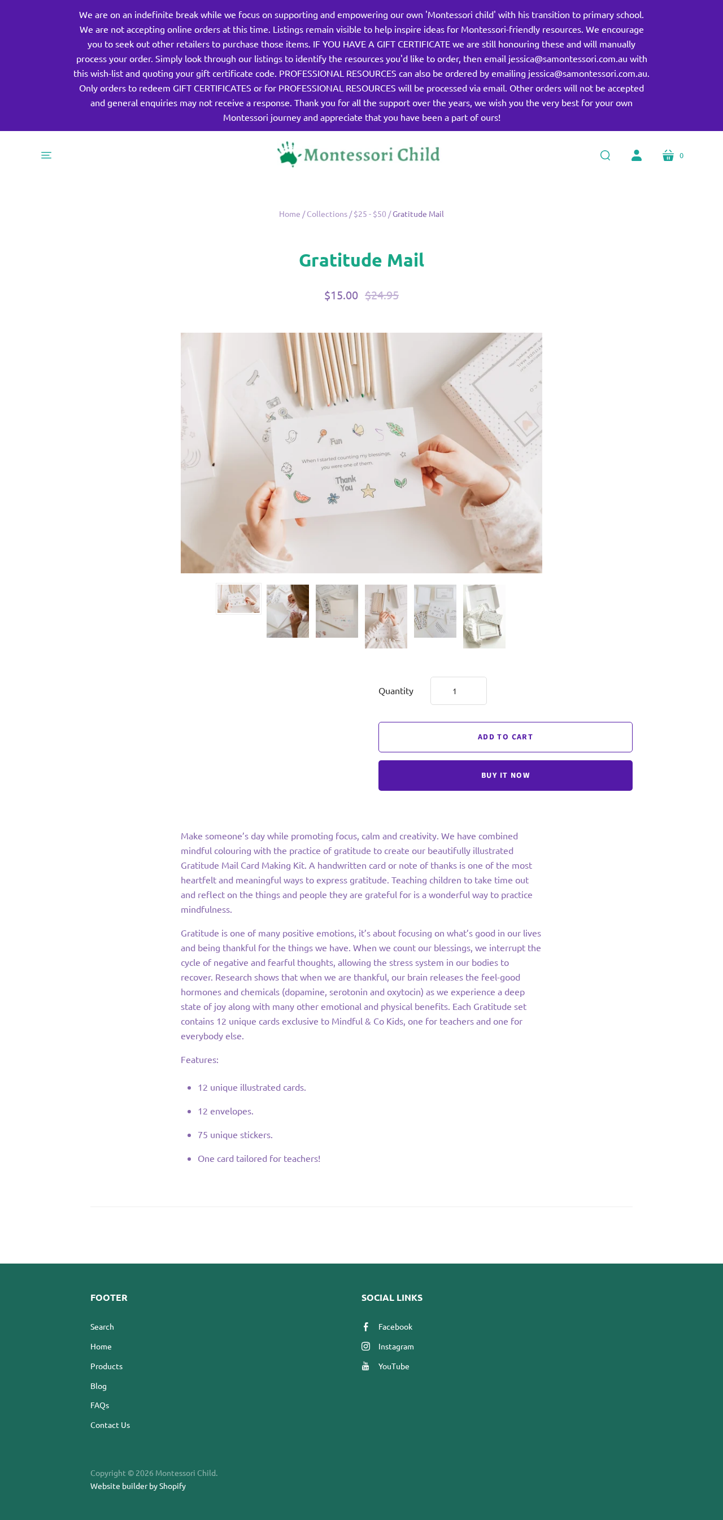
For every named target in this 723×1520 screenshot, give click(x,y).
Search (102, 1326)
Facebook (395, 1326)
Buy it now (505, 775)
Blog (98, 1385)
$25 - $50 (370, 213)
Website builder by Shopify (138, 1485)
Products (106, 1366)
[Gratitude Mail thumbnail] (238, 599)
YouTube (394, 1366)
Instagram (396, 1346)
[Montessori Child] (361, 155)
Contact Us (110, 1424)
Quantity (395, 690)
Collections (327, 213)
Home (289, 213)
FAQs (99, 1405)
